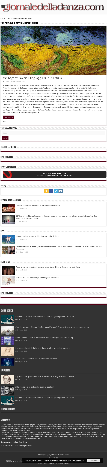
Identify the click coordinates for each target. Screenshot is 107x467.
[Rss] (46, 191)
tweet (5, 121)
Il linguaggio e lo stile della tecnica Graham (34, 387)
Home (3, 18)
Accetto (94, 460)
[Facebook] (51, 191)
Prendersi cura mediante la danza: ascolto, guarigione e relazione (44, 316)
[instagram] (60, 191)
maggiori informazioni (76, 460)
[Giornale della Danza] (53, 7)
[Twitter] (56, 191)
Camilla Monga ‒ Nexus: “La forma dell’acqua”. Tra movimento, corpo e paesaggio (52, 327)
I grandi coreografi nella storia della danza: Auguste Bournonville (44, 376)
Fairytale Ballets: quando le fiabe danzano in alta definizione (38, 236)
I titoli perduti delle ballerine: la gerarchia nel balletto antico (42, 348)
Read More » (9, 117)
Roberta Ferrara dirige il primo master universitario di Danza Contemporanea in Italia (48, 267)
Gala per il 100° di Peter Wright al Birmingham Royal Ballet (37, 278)
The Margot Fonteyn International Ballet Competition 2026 (38, 205)
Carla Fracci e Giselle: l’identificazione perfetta (36, 359)
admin (7, 82)
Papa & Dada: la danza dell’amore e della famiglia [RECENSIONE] (44, 338)
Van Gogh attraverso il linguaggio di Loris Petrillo (32, 78)
